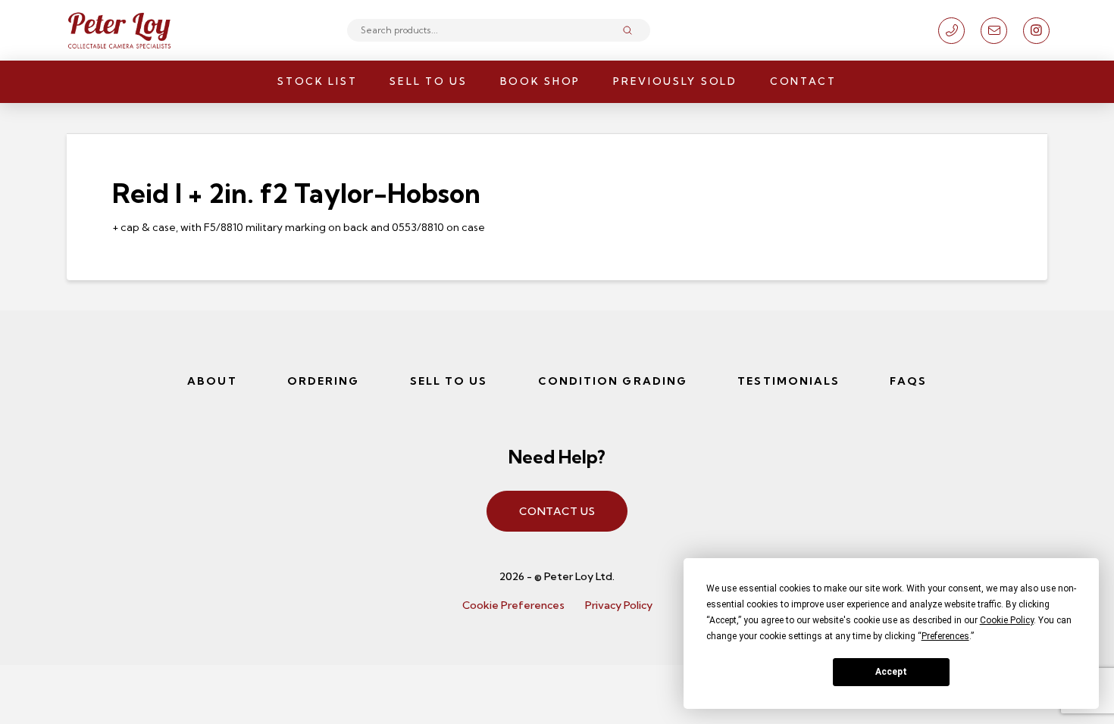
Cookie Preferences (513, 605)
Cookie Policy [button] (1007, 620)
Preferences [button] (945, 636)
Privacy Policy (618, 605)
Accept (891, 671)
